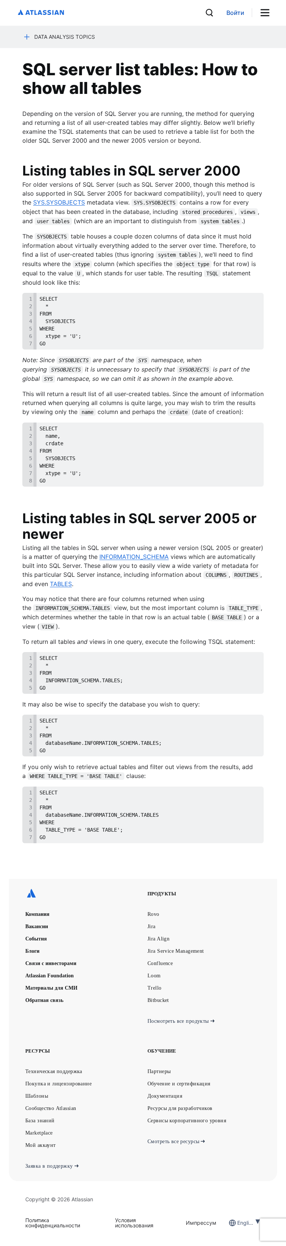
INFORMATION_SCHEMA (134, 556)
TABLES (61, 584)
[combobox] (238, 1223)
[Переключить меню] (267, 12)
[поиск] (209, 13)
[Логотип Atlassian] (41, 13)
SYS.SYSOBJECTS (59, 202)
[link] (235, 13)
